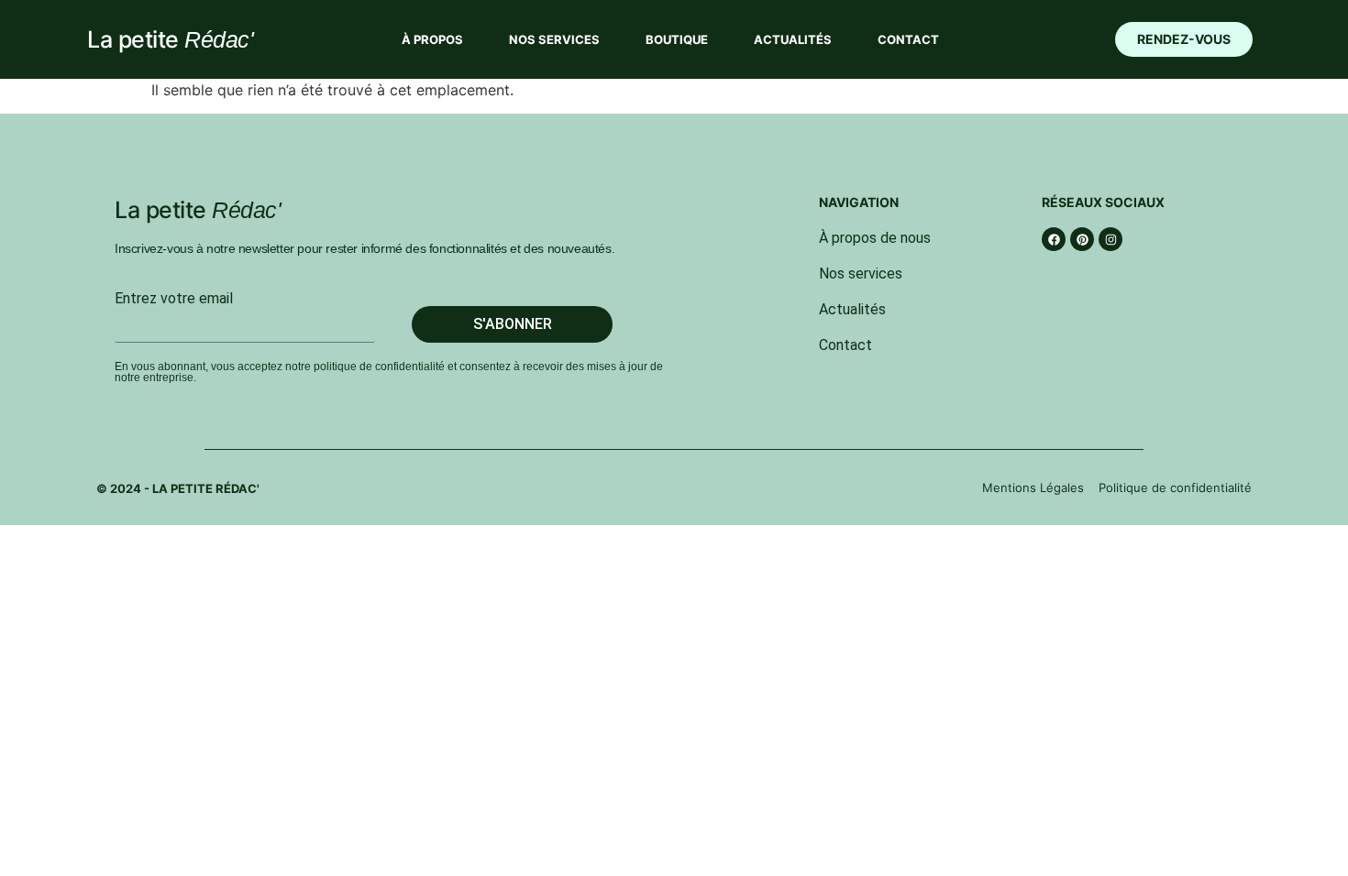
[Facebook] (1054, 239)
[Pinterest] (1082, 239)
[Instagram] (1110, 239)
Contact (908, 39)
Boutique (677, 39)
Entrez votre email (174, 298)
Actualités (793, 39)
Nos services (554, 39)
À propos (432, 39)
